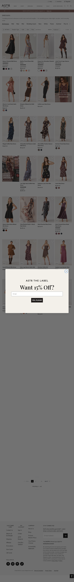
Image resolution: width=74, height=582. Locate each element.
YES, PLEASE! (37, 300)
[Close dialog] (66, 271)
